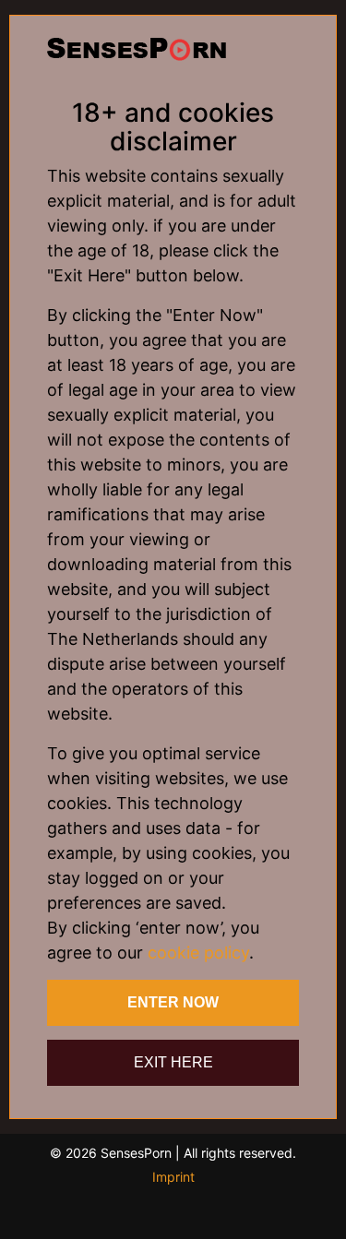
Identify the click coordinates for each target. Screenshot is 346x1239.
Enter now (173, 1002)
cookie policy (198, 952)
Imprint (173, 1177)
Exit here (173, 1062)
